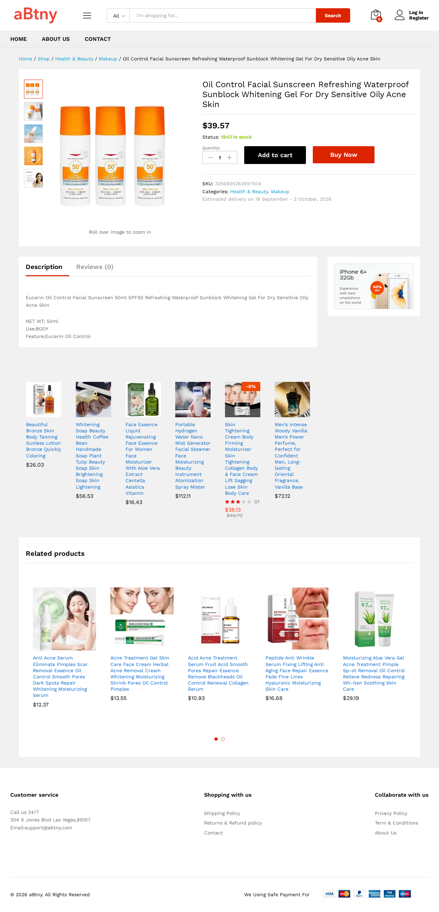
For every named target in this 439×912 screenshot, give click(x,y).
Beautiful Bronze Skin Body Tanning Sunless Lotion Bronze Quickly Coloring (43, 440)
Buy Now (343, 154)
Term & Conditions (396, 823)
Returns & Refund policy (233, 823)
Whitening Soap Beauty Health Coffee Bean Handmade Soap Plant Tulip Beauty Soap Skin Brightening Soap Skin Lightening (92, 456)
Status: (210, 137)
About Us (56, 39)
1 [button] (216, 739)
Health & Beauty (249, 191)
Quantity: (211, 148)
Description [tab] (44, 267)
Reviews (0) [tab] (95, 267)
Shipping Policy (222, 813)
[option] (64, 652)
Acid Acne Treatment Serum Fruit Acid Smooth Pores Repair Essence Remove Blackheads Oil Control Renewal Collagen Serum (218, 673)
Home (18, 39)
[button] (35, 413)
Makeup (280, 191)
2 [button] (223, 739)
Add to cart (275, 155)
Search (333, 15)
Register (419, 18)
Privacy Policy (391, 813)
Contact (98, 39)
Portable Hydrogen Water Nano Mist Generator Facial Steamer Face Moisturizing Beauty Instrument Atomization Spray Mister (193, 456)
